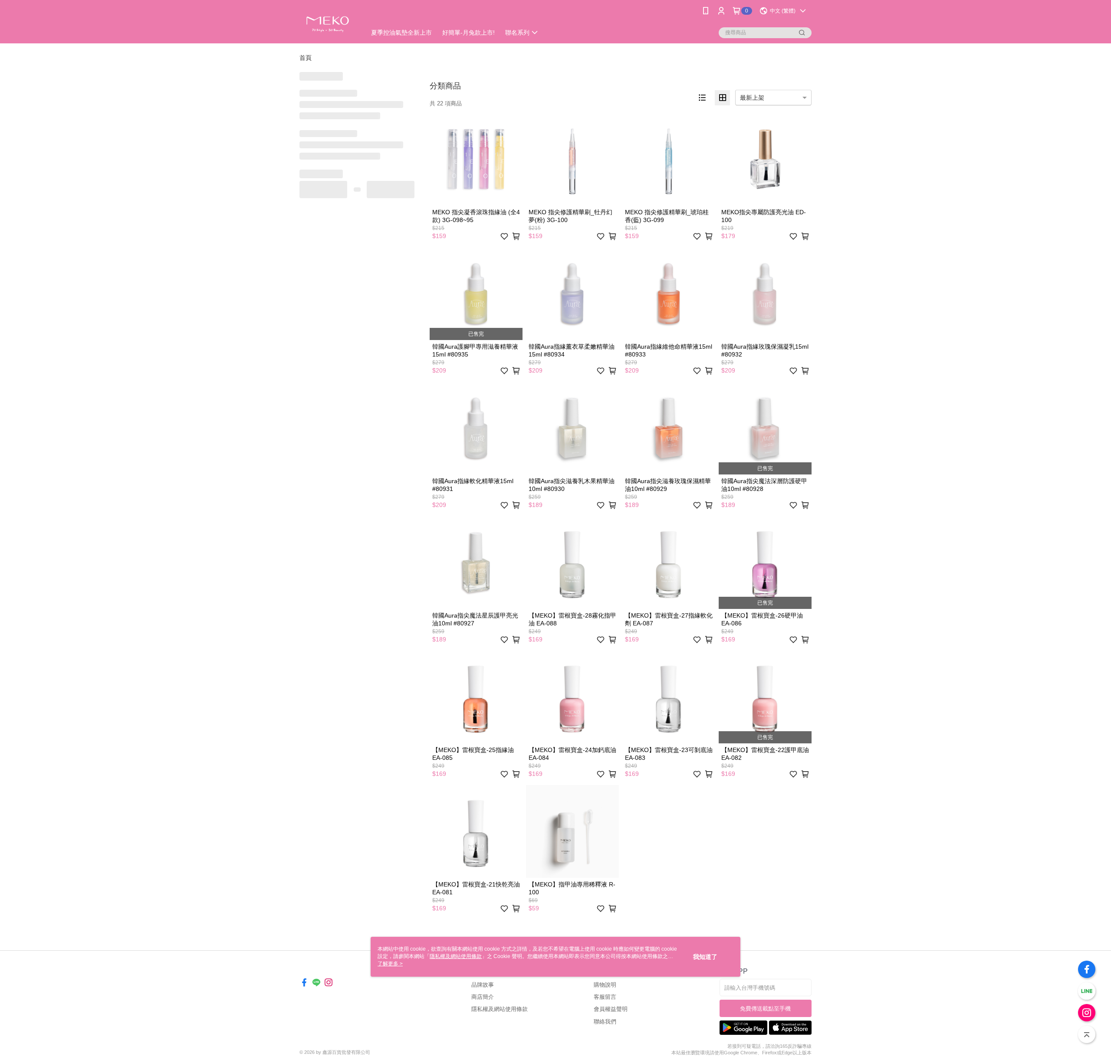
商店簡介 (482, 997)
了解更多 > (390, 964)
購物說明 (605, 984)
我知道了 (705, 956)
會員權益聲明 (611, 1009)
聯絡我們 (605, 1021)
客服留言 (605, 997)
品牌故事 (482, 984)
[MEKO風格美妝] (327, 23)
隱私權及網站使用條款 (499, 1009)
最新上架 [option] (752, 97)
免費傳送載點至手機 (765, 1008)
